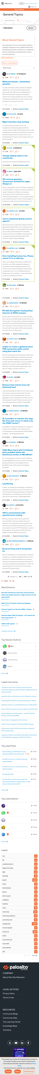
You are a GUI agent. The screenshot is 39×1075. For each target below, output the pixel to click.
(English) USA (34, 6)
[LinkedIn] (22, 1042)
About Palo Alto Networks (14, 977)
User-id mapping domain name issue (16, 720)
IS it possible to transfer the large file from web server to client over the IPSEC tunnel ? (17, 420)
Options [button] (30, 28)
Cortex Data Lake (7, 939)
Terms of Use (8, 997)
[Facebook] (28, 1042)
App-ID (4, 880)
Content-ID (5, 931)
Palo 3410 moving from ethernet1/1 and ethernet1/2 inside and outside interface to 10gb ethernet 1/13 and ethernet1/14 (18, 595)
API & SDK (5, 876)
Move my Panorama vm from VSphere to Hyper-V (22, 696)
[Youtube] (16, 1042)
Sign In (27, 3)
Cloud (4, 908)
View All (3, 673)
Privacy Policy (9, 993)
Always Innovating (7, 868)
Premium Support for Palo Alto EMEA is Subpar (16, 609)
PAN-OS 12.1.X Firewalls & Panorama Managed (15, 603)
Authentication (6, 888)
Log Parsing (7, 484)
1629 (25, 576)
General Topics (24, 109)
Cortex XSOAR (6, 947)
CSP (3, 951)
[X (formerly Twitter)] (9, 1042)
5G (3, 860)
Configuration (6, 924)
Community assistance (8, 916)
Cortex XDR (5, 943)
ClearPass (5, 904)
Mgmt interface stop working (15, 122)
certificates (5, 900)
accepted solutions (7, 864)
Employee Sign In (33, 3)
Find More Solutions (7, 631)
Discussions (8, 28)
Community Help (10, 1018)
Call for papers (6, 896)
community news (7, 920)
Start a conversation (10, 63)
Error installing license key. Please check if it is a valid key (18, 257)
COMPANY (8, 973)
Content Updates (7, 927)
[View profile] (4, 74)
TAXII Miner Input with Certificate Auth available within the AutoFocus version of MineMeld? (17, 452)
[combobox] (11, 20)
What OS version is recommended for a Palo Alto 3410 (22, 709)
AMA (3, 872)
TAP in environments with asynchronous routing (13, 514)
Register (21, 3)
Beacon (4, 892)
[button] (8, 1071)
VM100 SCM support (8, 623)
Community (5, 912)
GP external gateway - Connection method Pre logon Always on (16, 181)
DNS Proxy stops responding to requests (24, 700)
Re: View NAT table (7, 774)
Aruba (4, 884)
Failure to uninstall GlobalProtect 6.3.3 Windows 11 (22, 705)
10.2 (3, 856)
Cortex (4, 935)
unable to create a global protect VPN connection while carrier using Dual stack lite (17, 349)
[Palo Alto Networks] (19, 967)
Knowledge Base (10, 1026)
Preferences (28, 1071)
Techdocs (7, 1030)
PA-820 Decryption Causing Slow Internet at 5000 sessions (17, 311)
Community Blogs (10, 1014)
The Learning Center (11, 1022)
